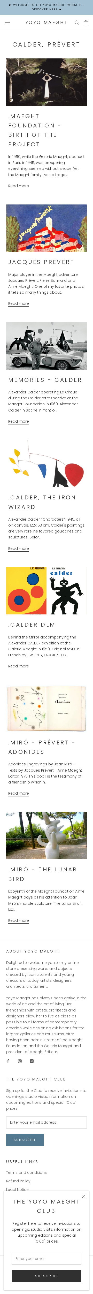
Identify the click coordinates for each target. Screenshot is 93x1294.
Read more (18, 185)
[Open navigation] (7, 22)
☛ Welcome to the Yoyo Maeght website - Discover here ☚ (46, 7)
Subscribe (46, 1276)
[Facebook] (8, 1061)
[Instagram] (20, 1061)
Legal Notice (17, 1189)
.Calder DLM (32, 625)
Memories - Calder (45, 380)
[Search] (77, 22)
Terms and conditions (26, 1172)
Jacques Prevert (41, 262)
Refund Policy (18, 1181)
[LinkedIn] (32, 1061)
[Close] (83, 1197)
